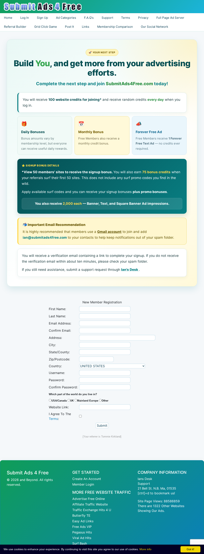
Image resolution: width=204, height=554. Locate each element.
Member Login (83, 484)
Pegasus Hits (82, 532)
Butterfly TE (81, 515)
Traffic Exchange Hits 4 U (91, 510)
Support (144, 484)
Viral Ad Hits (81, 538)
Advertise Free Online (88, 499)
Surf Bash (79, 543)
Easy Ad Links (82, 521)
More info (145, 549)
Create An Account (86, 479)
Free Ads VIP (82, 527)
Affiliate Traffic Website (90, 504)
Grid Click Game (45, 27)
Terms (53, 419)
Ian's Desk (130, 270)
